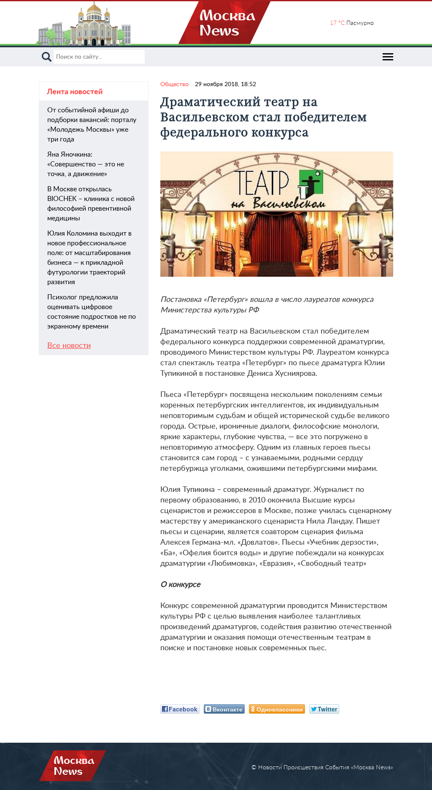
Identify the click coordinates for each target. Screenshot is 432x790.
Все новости (69, 346)
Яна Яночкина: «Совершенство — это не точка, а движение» (85, 164)
